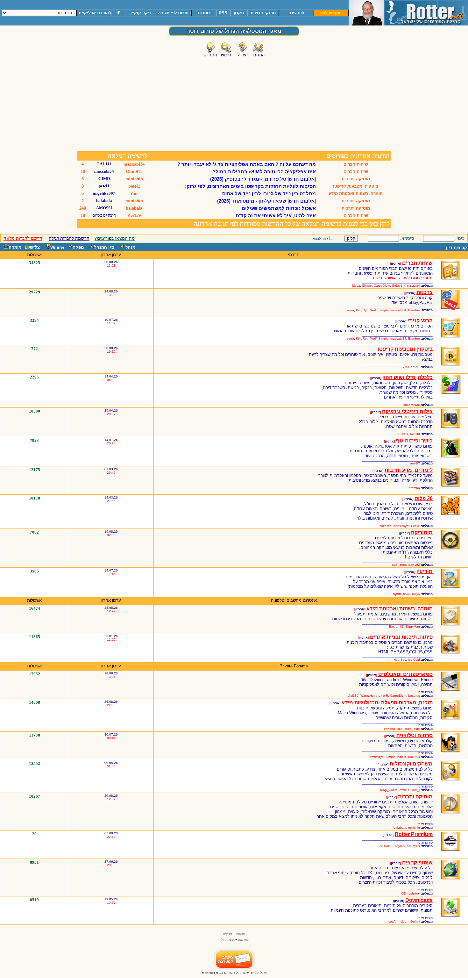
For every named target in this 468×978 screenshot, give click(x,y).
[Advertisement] (234, 103)
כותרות (204, 13)
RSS (223, 13)
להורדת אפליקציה (94, 13)
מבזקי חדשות (263, 13)
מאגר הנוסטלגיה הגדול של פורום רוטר (234, 31)
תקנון (239, 13)
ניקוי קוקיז (141, 13)
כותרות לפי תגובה (174, 13)
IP (119, 13)
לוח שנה (296, 13)
